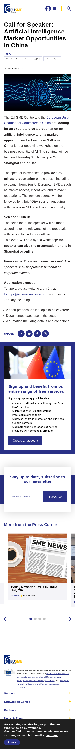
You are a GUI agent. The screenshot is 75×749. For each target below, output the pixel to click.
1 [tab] (30, 619)
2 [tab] (35, 619)
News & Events (14, 718)
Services (10, 693)
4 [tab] (44, 619)
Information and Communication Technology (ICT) (23, 59)
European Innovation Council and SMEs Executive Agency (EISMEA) (43, 683)
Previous (5, 619)
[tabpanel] (37, 568)
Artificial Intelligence (52, 59)
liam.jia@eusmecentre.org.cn (25, 294)
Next (69, 619)
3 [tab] (39, 619)
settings (52, 735)
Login (67, 660)
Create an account (25, 440)
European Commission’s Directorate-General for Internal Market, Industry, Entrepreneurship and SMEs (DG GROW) (43, 676)
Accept (12, 742)
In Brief (15, 595)
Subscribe (55, 496)
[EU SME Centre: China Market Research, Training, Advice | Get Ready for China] (13, 8)
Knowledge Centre (17, 701)
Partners (10, 710)
